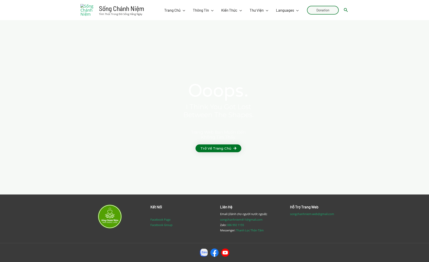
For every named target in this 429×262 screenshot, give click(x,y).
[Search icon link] (346, 10)
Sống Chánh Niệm (121, 8)
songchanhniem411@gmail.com (241, 220)
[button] (218, 148)
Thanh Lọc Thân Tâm (250, 230)
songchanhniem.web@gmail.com (312, 214)
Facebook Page (160, 220)
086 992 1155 (235, 225)
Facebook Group (161, 225)
